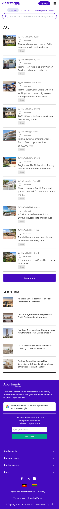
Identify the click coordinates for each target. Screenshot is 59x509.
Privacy (41, 491)
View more (29, 277)
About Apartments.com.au (23, 491)
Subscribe (29, 436)
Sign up (44, 3)
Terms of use (19, 497)
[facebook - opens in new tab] (21, 478)
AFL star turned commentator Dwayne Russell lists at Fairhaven (35, 216)
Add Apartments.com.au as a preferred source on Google (29, 407)
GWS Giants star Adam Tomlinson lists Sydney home (35, 117)
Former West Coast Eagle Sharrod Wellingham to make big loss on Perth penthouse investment (35, 93)
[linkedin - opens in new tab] (28, 478)
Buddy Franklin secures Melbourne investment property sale (36, 238)
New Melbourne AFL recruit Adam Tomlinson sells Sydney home (35, 45)
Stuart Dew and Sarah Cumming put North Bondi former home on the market (36, 191)
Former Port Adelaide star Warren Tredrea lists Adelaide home (35, 68)
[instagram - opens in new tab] (34, 478)
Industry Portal (35, 497)
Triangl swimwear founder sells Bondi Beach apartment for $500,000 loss (34, 142)
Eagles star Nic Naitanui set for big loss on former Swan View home (36, 166)
